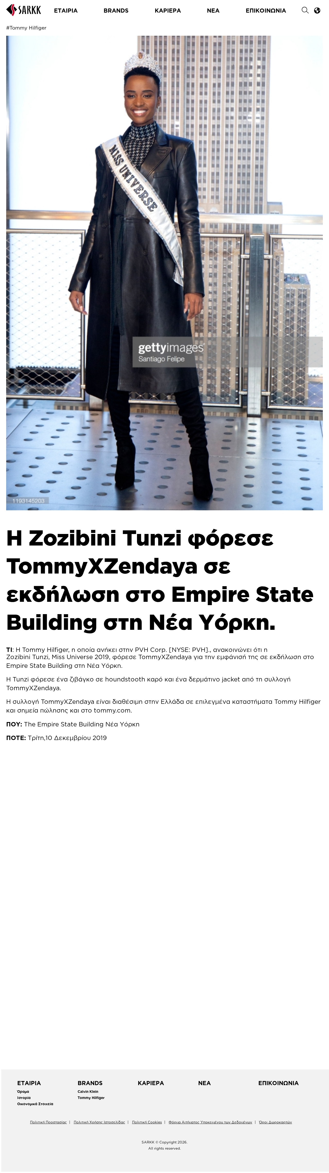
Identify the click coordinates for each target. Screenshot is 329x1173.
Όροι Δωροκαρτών (275, 1122)
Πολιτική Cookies (147, 1122)
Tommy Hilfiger (91, 1098)
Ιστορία (24, 1098)
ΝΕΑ (213, 10)
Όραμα (23, 1091)
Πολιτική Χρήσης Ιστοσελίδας (99, 1122)
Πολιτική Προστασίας (48, 1122)
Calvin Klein (88, 1091)
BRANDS (116, 10)
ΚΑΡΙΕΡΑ (168, 10)
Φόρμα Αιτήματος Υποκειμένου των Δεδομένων (210, 1122)
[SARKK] (23, 14)
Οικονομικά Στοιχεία (35, 1104)
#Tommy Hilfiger (26, 27)
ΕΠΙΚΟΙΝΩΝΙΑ (266, 10)
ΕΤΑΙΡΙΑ (66, 10)
